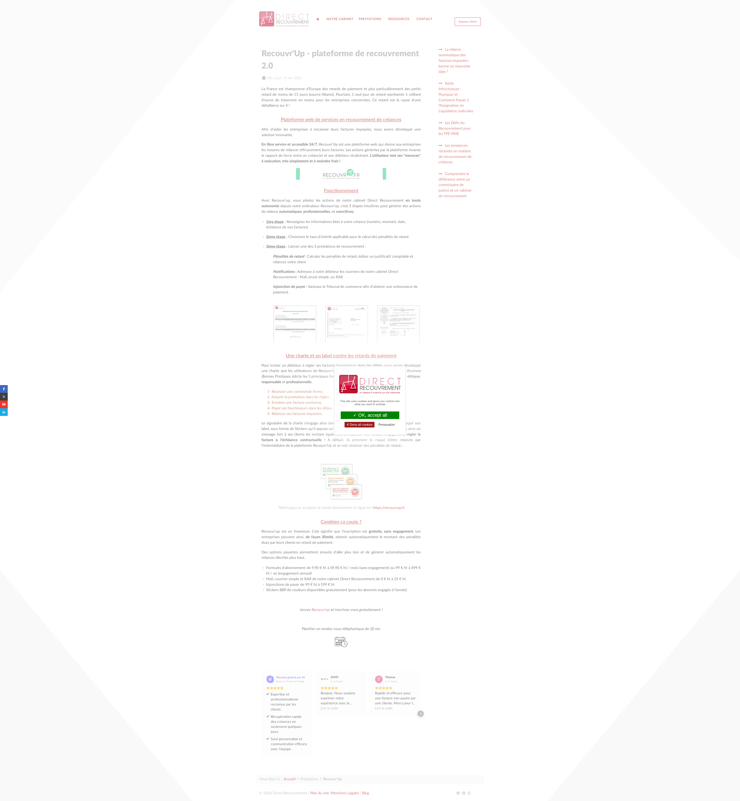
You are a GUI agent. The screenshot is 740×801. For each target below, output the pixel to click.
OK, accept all (372, 415)
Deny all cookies (361, 424)
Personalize (386, 424)
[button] (4, 389)
